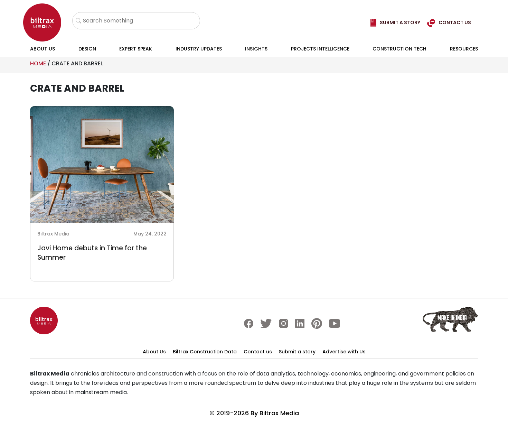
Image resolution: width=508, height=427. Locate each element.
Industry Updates (199, 48)
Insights (256, 48)
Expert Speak (135, 48)
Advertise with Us (344, 351)
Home (38, 63)
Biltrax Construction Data (205, 351)
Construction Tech (399, 48)
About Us (42, 48)
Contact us (258, 351)
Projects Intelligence (320, 48)
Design (87, 48)
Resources (464, 48)
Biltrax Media (279, 413)
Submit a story (297, 351)
